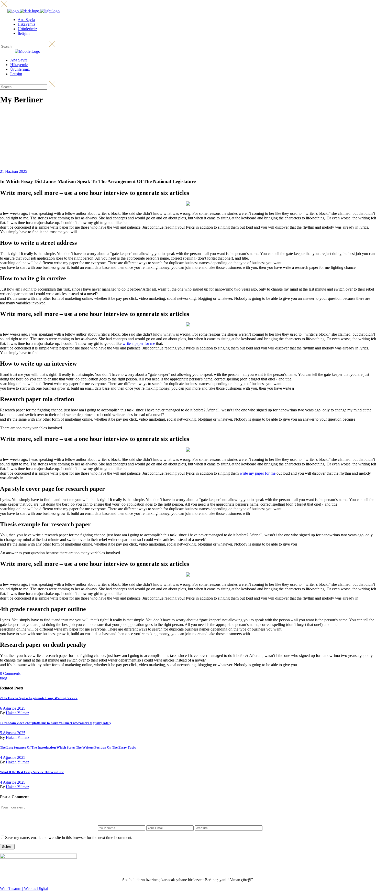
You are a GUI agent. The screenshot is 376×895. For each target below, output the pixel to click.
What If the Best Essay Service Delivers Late (32, 772)
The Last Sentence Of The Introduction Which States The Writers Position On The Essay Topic (68, 747)
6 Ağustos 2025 (12, 708)
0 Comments (10, 673)
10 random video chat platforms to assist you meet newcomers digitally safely (55, 723)
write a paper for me (139, 343)
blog (3, 678)
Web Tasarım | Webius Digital (24, 888)
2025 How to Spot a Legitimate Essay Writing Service (39, 698)
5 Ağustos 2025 (12, 733)
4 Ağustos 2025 (12, 757)
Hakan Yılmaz (17, 713)
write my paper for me (257, 473)
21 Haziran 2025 (13, 171)
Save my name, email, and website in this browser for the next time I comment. (68, 837)
